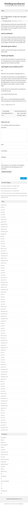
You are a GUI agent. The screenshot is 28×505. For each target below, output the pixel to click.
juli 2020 (2, 381)
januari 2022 (3, 337)
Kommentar (3, 127)
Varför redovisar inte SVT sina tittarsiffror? (10, 190)
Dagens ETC (3, 442)
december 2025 (4, 224)
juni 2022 (3, 325)
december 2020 (4, 369)
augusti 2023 (3, 292)
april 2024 (3, 272)
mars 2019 (3, 420)
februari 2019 (4, 422)
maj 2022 (3, 328)
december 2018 (4, 427)
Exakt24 (2, 447)
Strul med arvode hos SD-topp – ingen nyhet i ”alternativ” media (20, 113)
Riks (1, 473)
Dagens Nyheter (4, 444)
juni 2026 (3, 209)
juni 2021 (3, 354)
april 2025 (3, 243)
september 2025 (4, 231)
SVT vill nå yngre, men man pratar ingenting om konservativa (14, 193)
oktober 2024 (4, 258)
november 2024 (4, 255)
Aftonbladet (3, 437)
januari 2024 (3, 279)
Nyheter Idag (3, 471)
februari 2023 (4, 306)
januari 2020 (3, 396)
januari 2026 (3, 221)
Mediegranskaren (14, 3)
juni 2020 (3, 383)
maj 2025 (3, 241)
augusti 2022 (3, 321)
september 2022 (4, 318)
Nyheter (2, 469)
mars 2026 (3, 217)
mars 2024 (3, 275)
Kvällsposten (3, 461)
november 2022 (4, 313)
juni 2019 (3, 412)
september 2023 (4, 289)
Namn (2, 144)
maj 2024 (3, 270)
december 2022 (4, 311)
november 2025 (4, 226)
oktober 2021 (4, 345)
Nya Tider (3, 466)
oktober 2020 (4, 374)
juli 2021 (2, 352)
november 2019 (4, 400)
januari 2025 (3, 250)
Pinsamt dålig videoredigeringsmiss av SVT (7, 113)
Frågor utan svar (9, 104)
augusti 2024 (3, 262)
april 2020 (3, 388)
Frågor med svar (4, 452)
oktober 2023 (4, 287)
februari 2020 (4, 393)
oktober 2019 (4, 403)
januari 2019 (3, 425)
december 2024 (4, 253)
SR (1, 478)
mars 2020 (3, 391)
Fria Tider (3, 456)
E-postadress (4, 150)
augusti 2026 (3, 204)
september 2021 (4, 347)
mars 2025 (3, 246)
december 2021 (4, 340)
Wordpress (20, 503)
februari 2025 (4, 248)
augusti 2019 (3, 408)
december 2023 (4, 282)
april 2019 (3, 417)
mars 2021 (3, 362)
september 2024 (4, 260)
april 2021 (3, 359)
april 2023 (3, 301)
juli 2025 (2, 236)
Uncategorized (4, 490)
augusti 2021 (3, 350)
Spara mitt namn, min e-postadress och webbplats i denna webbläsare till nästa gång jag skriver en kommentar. (12, 167)
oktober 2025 (4, 229)
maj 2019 (3, 415)
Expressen (3, 449)
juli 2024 (2, 265)
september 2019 (4, 405)
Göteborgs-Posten (5, 459)
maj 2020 (3, 386)
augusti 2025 (3, 234)
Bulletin (2, 439)
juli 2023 (2, 294)
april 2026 (3, 214)
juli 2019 (2, 410)
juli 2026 (2, 207)
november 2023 (4, 284)
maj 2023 (3, 299)
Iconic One (6, 503)
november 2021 (4, 342)
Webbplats (3, 157)
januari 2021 (3, 367)
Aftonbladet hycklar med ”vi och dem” (9, 188)
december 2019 (4, 398)
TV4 (2, 488)
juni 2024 (3, 267)
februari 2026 (4, 219)
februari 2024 (4, 277)
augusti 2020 (3, 379)
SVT (14, 104)
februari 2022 (4, 335)
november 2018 (4, 429)
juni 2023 (3, 296)
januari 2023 (3, 308)
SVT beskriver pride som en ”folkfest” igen (10, 185)
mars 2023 (3, 304)
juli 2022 (2, 323)
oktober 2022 (4, 316)
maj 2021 (3, 357)
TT (1, 485)
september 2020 (4, 376)
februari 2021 (4, 364)
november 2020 (4, 371)
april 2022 (3, 330)
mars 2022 (3, 333)
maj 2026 (3, 212)
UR (1, 493)
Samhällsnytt (3, 476)
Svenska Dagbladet (5, 481)
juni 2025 (3, 238)
